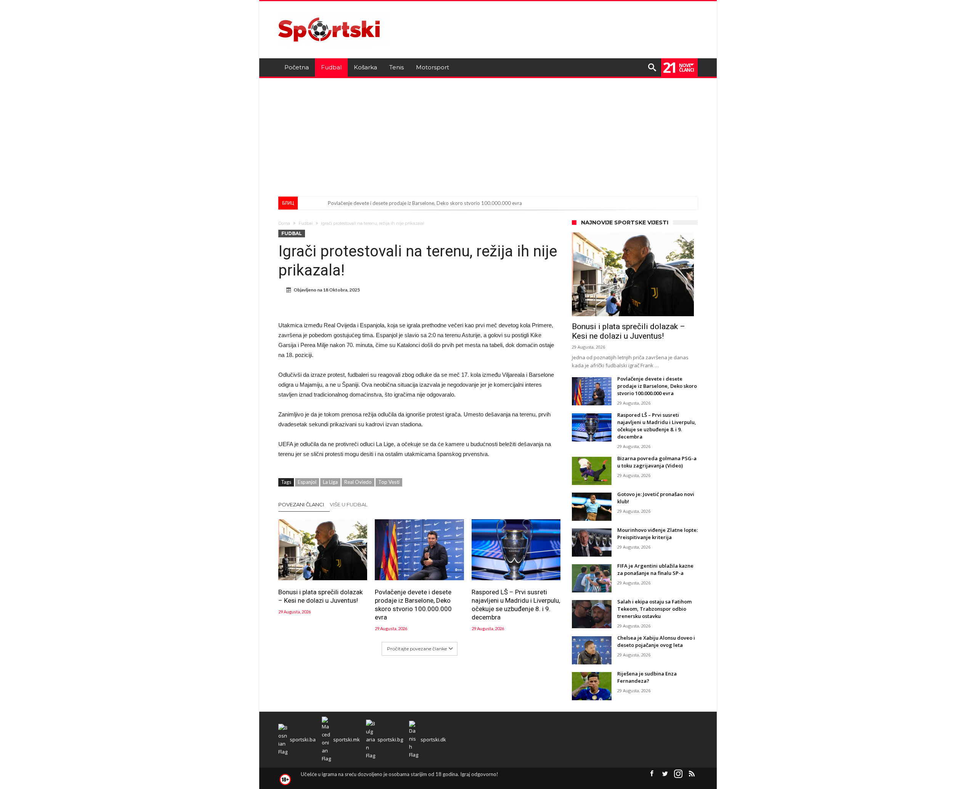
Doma (284, 223)
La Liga (330, 482)
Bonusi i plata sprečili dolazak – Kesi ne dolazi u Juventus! (320, 596)
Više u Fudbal (349, 504)
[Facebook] (651, 774)
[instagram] (678, 774)
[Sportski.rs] (333, 12)
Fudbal (306, 223)
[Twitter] (665, 774)
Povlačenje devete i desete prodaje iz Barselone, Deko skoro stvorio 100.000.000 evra (425, 203)
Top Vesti (389, 482)
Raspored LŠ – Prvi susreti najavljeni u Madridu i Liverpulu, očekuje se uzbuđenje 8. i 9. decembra (516, 604)
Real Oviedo (358, 482)
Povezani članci (301, 504)
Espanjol (307, 482)
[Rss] (691, 774)
